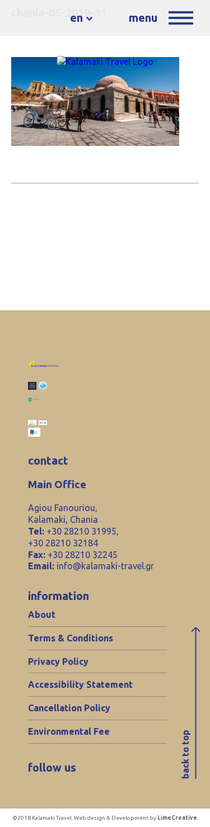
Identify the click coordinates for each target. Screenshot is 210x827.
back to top (185, 754)
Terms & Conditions (70, 638)
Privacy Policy (58, 661)
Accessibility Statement (80, 684)
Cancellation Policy (69, 708)
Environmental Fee (69, 731)
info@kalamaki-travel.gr (105, 566)
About (41, 614)
